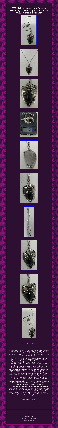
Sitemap (29, 414)
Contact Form (29, 416)
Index (29, 412)
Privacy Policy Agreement (29, 418)
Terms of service (29, 420)
